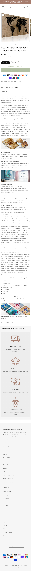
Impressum (6, 468)
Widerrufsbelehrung (8, 478)
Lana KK (5, 525)
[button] (3, 7)
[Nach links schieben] (12, 44)
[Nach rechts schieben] (18, 44)
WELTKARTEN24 (9, 563)
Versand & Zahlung (7, 457)
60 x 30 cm (15, 62)
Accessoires (6, 509)
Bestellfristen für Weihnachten (10, 451)
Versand (13, 56)
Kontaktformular (7, 442)
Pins (4, 512)
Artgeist (5, 522)
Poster (4, 502)
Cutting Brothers (7, 529)
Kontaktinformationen (16, 567)
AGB (4, 471)
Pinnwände (5, 495)
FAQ (4, 461)
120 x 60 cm (6, 62)
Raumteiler (5, 505)
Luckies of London (7, 532)
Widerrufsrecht (25, 563)
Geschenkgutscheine (8, 491)
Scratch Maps (6, 498)
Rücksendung (6, 464)
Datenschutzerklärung (8, 475)
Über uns (5, 454)
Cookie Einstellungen (8, 482)
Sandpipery (6, 535)
